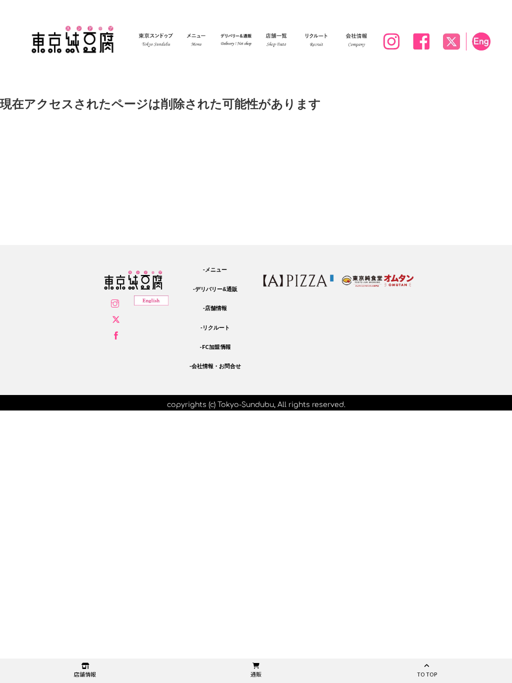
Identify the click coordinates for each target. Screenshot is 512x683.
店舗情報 (85, 674)
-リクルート (215, 327)
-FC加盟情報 (215, 346)
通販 (256, 674)
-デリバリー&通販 (215, 289)
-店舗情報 (215, 308)
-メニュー (215, 269)
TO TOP (427, 674)
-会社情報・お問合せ (215, 366)
